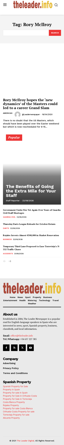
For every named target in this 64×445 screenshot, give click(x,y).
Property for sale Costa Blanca (18, 408)
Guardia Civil (9, 217)
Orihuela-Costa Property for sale (18, 411)
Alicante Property (11, 418)
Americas (7, 113)
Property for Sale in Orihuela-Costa (20, 395)
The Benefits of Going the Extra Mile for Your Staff (31, 191)
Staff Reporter (13, 200)
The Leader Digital (25, 441)
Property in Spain (11, 389)
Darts (6, 228)
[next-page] (9, 261)
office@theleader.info (22, 335)
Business (7, 239)
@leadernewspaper (31, 114)
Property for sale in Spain (15, 392)
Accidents (8, 254)
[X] (22, 347)
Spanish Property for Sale (15, 386)
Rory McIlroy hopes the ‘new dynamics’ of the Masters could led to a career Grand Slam (30, 103)
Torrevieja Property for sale (16, 414)
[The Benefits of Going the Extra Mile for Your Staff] (32, 171)
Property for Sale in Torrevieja (17, 399)
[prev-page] (5, 261)
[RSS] (14, 347)
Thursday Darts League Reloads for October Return (29, 224)
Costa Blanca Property (14, 402)
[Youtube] (30, 347)
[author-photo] (18, 115)
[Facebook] (6, 347)
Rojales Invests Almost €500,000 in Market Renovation (31, 235)
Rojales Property (11, 405)
